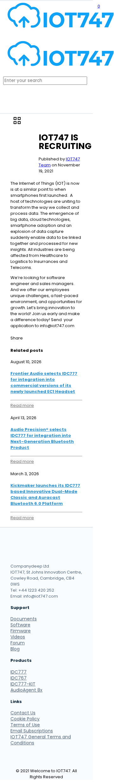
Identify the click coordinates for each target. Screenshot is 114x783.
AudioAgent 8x (26, 690)
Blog (15, 649)
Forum (17, 643)
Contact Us (22, 713)
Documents (23, 619)
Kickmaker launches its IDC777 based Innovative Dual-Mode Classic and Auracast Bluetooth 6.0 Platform (45, 494)
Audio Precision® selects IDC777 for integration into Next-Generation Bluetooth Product (42, 438)
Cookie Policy (25, 719)
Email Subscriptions (31, 731)
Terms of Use (25, 725)
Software (20, 625)
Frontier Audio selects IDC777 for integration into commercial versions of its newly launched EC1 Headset (43, 382)
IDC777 (18, 672)
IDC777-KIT (22, 684)
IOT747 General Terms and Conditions (40, 740)
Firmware (20, 631)
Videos (17, 637)
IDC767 (18, 678)
